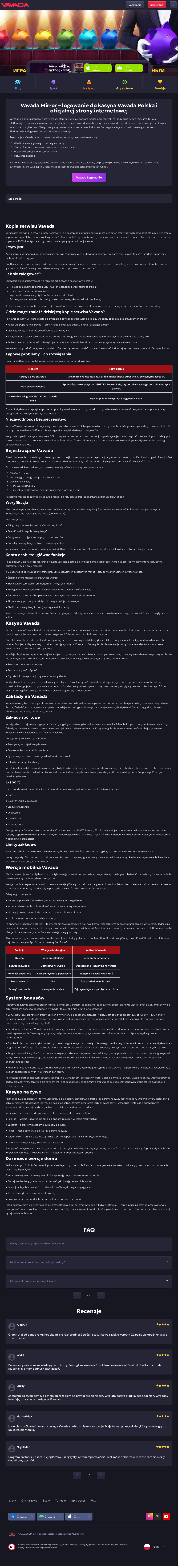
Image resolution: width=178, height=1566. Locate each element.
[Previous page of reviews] (77, 1475)
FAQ (93, 1500)
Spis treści (78, 1500)
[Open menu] (173, 4)
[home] (15, 5)
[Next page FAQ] (101, 1295)
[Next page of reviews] (101, 1475)
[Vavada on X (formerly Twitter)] (157, 1516)
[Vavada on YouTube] (166, 1516)
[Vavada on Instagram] (149, 1516)
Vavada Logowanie (89, 177)
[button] (174, 43)
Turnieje (60, 1500)
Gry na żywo (29, 1500)
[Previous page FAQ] (77, 1295)
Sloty (12, 1500)
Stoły (46, 1500)
